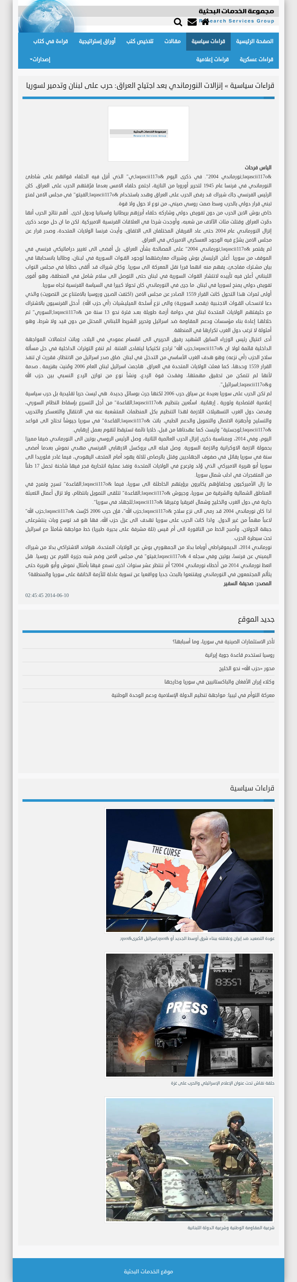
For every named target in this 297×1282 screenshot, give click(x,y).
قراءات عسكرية (256, 59)
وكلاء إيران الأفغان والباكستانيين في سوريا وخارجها (219, 681)
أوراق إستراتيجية (97, 41)
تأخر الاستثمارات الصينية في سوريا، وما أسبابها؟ (224, 641)
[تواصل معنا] (193, 22)
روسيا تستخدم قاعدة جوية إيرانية (240, 655)
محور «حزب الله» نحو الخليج (247, 668)
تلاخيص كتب (140, 41)
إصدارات (41, 59)
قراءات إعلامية (212, 59)
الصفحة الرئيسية (254, 41)
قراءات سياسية (208, 41)
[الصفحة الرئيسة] (206, 22)
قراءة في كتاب (50, 41)
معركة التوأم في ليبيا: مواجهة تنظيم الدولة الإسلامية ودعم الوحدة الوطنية (193, 695)
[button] (178, 21)
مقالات (172, 41)
